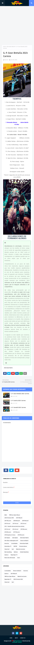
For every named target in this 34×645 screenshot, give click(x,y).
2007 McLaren (8, 520)
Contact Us (22, 638)
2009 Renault (25, 520)
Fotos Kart (7, 549)
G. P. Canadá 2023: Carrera (18, 407)
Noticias (16, 552)
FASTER (15, 546)
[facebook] (6, 470)
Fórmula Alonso (23, 546)
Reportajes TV (14, 554)
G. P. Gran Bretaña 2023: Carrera (20, 393)
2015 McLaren (24, 529)
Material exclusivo (20, 549)
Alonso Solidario (24, 540)
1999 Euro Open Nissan (14, 515)
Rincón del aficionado (10, 557)
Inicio (4, 46)
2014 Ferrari (15, 529)
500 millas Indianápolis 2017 (11, 540)
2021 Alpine (7, 537)
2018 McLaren (21, 535)
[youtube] (17, 470)
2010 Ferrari (7, 523)
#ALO (6, 515)
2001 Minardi (19, 517)
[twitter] (11, 470)
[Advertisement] (17, 25)
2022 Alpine (15, 537)
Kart (13, 549)
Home (11, 638)
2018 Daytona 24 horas (10, 535)
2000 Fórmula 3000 (9, 517)
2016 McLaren (8, 532)
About (16, 638)
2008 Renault (16, 520)
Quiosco (6, 554)
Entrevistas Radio (24, 543)
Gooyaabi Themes (17, 642)
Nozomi (6, 59)
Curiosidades (14, 543)
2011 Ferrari (15, 523)
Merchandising (8, 552)
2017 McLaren (16, 532)
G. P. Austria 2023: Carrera (18, 400)
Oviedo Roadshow (24, 552)
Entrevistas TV (8, 546)
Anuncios (7, 543)
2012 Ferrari (23, 523)
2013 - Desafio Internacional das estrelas (14, 526)
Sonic (18, 557)
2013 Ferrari (7, 529)
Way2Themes (18, 641)
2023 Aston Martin (11, 46)
